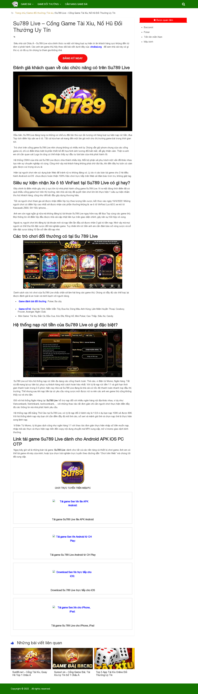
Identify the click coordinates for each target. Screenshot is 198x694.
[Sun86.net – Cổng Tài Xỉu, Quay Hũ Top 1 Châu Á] (31, 649)
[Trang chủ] (15, 4)
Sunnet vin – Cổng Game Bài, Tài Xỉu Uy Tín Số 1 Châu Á (72, 673)
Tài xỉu (50, 13)
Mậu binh (148, 41)
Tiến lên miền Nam (153, 37)
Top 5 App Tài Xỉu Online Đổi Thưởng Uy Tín (111, 673)
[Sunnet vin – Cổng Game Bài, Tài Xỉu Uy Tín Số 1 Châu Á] (73, 649)
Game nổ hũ (25, 309)
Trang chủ (19, 13)
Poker (147, 32)
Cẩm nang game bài (76, 4)
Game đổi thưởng (48, 4)
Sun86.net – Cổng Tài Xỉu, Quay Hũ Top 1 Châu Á (29, 673)
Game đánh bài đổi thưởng (32, 301)
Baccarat (148, 27)
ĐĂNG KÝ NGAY (73, 58)
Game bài (26, 4)
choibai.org (96, 47)
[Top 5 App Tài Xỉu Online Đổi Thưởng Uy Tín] (114, 649)
